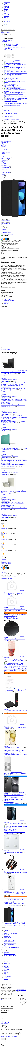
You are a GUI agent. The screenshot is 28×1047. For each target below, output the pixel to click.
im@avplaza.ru (20, 992)
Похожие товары (5, 172)
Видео (2, 178)
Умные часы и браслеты (10, 940)
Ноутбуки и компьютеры (10, 933)
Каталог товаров (7, 40)
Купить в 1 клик (6, 232)
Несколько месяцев (9, 300)
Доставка (6, 6)
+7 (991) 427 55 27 (5, 33)
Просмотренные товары (7, 578)
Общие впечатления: (6, 334)
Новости (6, 9)
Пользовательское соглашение (5, 1011)
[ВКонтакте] (1, 239)
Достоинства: (4, 306)
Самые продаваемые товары (8, 576)
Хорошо (3, 1039)
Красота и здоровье (21, 71)
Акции (5, 3)
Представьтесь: (5, 348)
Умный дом (17, 60)
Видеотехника (17, 61)
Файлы (2, 176)
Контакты (6, 16)
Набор (2, 162)
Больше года (7, 303)
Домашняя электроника (10, 943)
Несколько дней (8, 302)
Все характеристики (6, 223)
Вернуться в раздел (6, 158)
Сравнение (15, 379)
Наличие (3, 174)
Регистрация (7, 21)
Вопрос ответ (7, 14)
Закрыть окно (4, 572)
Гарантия (6, 7)
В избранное (5, 381)
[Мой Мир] (6, 239)
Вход (5, 20)
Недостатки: (4, 320)
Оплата (6, 4)
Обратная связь (5, 1021)
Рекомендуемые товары (10, 955)
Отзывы (6, 17)
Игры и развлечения (21, 73)
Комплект (3, 163)
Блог (5, 13)
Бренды (6, 10)
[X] (8, 239)
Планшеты (14, 45)
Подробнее (3, 378)
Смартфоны (15, 44)
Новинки (6, 952)
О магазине (7, 2)
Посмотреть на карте (6, 999)
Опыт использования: (6, 296)
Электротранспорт (20, 67)
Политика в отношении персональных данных (7, 1007)
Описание (3, 165)
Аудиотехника (17, 63)
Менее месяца (7, 299)
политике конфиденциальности (9, 1036)
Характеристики (5, 167)
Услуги (5, 11)
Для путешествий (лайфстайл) (13, 75)
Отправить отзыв (5, 349)
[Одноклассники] (4, 239)
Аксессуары (4, 169)
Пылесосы (13, 50)
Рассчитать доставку (7, 234)
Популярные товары (9, 954)
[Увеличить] (13, 217)
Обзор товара (4, 160)
